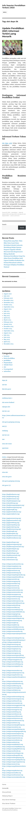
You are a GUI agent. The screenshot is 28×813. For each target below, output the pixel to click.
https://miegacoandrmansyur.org (12, 775)
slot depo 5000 (7, 143)
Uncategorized (8, 369)
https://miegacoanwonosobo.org (12, 592)
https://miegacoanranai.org (10, 588)
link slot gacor (6, 389)
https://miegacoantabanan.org (11, 714)
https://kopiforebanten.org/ (11, 494)
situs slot (5, 472)
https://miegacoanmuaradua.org (12, 631)
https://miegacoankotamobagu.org (13, 696)
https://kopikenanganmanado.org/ (13, 546)
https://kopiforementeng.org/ (11, 529)
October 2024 (8, 328)
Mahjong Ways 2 (7, 796)
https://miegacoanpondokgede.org (13, 618)
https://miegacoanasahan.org (11, 727)
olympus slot (6, 407)
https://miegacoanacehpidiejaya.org (13, 746)
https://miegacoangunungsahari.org (13, 762)
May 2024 (7, 339)
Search (4, 224)
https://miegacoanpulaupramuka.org (13, 575)
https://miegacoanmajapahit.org (12, 666)
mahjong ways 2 (7, 398)
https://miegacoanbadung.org (11, 712)
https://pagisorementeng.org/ (11, 518)
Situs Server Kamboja (8, 799)
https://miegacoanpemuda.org (11, 568)
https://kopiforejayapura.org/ (11, 501)
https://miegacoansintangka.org (12, 688)
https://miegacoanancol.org (11, 764)
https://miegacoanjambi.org (12, 642)
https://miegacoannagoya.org (11, 653)
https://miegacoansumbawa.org (12, 740)
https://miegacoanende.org (10, 579)
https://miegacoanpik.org (10, 622)
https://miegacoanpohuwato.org (12, 675)
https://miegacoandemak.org (11, 751)
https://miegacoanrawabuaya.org (12, 609)
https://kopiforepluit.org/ (10, 533)
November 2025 (9, 302)
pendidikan (15, 212)
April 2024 (7, 341)
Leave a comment (14, 215)
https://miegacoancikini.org (11, 607)
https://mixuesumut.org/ (10, 559)
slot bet (4, 384)
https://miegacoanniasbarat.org (12, 707)
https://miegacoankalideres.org (12, 616)
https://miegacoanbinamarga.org (12, 596)
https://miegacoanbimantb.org (12, 701)
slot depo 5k (20, 214)
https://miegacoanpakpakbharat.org (13, 749)
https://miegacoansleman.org (11, 651)
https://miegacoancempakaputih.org (13, 759)
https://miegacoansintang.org (11, 572)
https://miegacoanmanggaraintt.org (13, 705)
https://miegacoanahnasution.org (12, 564)
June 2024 (7, 337)
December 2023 (8, 344)
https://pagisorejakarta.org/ (11, 514)
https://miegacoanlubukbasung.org (13, 629)
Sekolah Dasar (8, 365)
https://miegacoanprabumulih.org (12, 577)
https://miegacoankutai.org (10, 742)
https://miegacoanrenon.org (11, 570)
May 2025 (7, 315)
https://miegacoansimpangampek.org (14, 731)
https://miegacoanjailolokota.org (12, 744)
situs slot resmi (7, 443)
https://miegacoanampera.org (11, 594)
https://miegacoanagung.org (11, 581)
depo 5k (21, 212)
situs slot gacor (7, 476)
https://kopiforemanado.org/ (11, 555)
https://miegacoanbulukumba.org (12, 683)
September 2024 (9, 331)
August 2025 (8, 309)
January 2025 (8, 324)
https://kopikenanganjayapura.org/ (13, 505)
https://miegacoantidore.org (11, 583)
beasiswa (6, 356)
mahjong (5, 430)
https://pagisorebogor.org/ (10, 542)
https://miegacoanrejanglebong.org (13, 725)
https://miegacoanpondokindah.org (13, 612)
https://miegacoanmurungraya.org (13, 699)
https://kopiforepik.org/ (9, 531)
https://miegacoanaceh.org (10, 585)
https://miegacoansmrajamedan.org (13, 777)
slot (5, 367)
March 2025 (7, 320)
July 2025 (6, 311)
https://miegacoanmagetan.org (12, 709)
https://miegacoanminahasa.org (12, 646)
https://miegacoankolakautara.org (13, 627)
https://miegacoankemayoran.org (12, 601)
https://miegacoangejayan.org (11, 566)
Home (4, 784)
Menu (4, 12)
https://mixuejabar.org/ (9, 557)
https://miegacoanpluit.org (10, 625)
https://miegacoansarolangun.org (12, 753)
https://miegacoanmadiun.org (11, 772)
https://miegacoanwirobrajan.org (12, 662)
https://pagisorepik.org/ (9, 509)
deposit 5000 (5, 214)
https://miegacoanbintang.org (11, 685)
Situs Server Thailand (8, 803)
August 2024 (8, 333)
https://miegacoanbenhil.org (11, 605)
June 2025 (7, 313)
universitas (7, 371)
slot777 (4, 426)
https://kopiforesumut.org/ (10, 498)
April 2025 (7, 318)
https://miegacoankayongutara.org (13, 672)
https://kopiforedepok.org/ (10, 548)
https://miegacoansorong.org (11, 644)
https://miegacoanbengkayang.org (13, 757)
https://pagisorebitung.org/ (10, 522)
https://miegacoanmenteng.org (12, 620)
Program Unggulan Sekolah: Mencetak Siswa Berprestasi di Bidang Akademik (13, 252)
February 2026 (8, 298)
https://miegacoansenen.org (11, 598)
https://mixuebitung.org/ (10, 503)
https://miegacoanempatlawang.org (13, 729)
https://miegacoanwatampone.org (13, 733)
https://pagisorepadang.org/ (11, 525)
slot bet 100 (5, 435)
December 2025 (8, 300)
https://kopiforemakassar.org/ (11, 538)
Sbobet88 (5, 788)
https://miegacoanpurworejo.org (12, 738)
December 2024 (8, 326)
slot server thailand (8, 402)
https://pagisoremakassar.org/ (11, 512)
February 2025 (8, 322)
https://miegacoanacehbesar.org (12, 716)
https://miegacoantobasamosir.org (13, 720)
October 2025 (8, 304)
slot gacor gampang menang (11, 422)
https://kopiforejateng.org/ (10, 496)
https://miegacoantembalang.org (12, 664)
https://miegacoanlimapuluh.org (12, 755)
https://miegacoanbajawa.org (11, 690)
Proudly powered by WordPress (10, 810)
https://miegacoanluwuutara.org (12, 718)
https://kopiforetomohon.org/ (11, 535)
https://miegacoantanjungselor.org (13, 638)
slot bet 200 (5, 411)
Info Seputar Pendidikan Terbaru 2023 (13, 6)
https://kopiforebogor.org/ (10, 553)
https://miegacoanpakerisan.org (12, 770)
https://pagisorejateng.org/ (10, 527)
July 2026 (7, 296)
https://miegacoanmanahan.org (12, 670)
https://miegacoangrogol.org (11, 614)
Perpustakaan (8, 362)
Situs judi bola (6, 792)
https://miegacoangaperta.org (12, 659)
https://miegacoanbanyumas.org (12, 681)
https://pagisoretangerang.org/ (12, 544)
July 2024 (6, 335)
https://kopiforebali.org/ (10, 551)
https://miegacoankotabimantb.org (13, 603)
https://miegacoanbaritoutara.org (12, 735)
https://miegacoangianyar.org (11, 649)
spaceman (5, 448)
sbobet (4, 457)
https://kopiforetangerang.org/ (12, 507)
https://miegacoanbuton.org (11, 722)
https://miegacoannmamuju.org (12, 703)
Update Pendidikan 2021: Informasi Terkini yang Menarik (13, 32)
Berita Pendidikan (9, 358)
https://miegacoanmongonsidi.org (13, 655)
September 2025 (9, 307)
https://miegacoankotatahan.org (12, 590)
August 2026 (8, 294)
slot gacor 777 (6, 485)
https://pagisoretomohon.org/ (11, 520)
